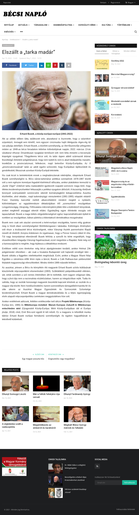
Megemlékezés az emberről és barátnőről (44, 426)
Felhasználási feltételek (125, 509)
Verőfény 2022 (117, 61)
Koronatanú (116, 115)
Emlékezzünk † (15, 39)
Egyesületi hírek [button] (87, 25)
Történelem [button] (124, 25)
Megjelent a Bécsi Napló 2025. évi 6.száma (122, 169)
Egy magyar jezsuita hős (33, 359)
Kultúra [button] (106, 25)
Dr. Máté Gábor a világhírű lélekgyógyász (75, 466)
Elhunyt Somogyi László (14, 394)
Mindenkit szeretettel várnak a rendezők (123, 102)
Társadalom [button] (41, 25)
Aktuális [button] (23, 25)
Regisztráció (115, 2)
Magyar (130, 2)
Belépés (103, 2)
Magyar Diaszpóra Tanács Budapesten (122, 211)
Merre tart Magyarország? (123, 74)
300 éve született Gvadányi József (75, 490)
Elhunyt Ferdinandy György (77, 394)
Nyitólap (9, 25)
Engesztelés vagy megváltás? (61, 359)
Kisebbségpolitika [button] (63, 25)
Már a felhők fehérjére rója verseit (46, 395)
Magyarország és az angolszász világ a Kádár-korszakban (123, 184)
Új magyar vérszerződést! (122, 88)
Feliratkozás (129, 482)
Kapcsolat (7, 2)
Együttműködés (118, 197)
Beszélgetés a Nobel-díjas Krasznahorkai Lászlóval (75, 478)
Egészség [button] (9, 31)
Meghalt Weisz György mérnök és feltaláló (75, 426)
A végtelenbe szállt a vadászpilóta (12, 425)
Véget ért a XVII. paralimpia (111, 262)
